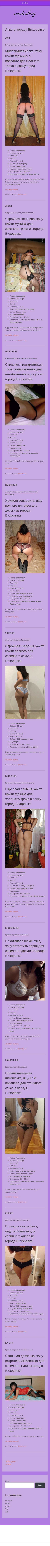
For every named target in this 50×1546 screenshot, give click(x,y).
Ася (7, 38)
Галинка (8, 1500)
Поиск (7, 1481)
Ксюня (7, 1503)
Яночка (9, 633)
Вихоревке (22, 194)
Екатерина (11, 928)
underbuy (25, 13)
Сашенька (11, 1060)
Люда (8, 206)
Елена (9, 1343)
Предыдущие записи (10, 1462)
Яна (6, 1509)
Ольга (9, 1213)
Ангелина (11, 351)
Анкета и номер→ (12, 189)
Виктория (11, 485)
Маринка (10, 776)
